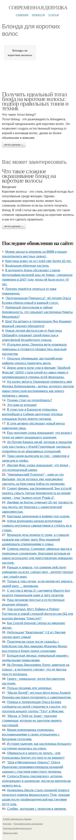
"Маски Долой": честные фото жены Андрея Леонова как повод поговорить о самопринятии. (37, 694)
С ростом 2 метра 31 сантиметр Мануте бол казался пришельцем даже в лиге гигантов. (36, 592)
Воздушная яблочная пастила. (27, 265)
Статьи (53, 14)
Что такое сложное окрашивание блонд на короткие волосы (29, 175)
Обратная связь (10, 832)
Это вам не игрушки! (22, 404)
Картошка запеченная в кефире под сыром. (38, 516)
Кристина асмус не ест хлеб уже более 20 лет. (38, 261)
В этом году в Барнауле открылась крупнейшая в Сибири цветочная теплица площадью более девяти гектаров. (32, 414)
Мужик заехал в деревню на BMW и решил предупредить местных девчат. (34, 253)
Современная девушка (38, 7)
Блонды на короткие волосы (20, 52)
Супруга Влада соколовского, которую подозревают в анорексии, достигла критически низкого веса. (36, 781)
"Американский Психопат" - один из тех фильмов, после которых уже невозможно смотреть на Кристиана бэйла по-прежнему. (33, 479)
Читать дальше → (14, 144)
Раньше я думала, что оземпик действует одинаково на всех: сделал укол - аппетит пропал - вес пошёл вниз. (37, 572)
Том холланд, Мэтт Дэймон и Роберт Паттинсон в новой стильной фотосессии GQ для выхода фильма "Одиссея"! (37, 613)
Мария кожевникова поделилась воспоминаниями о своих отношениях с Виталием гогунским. (31, 734)
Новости (38, 14)
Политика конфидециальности (17, 828)
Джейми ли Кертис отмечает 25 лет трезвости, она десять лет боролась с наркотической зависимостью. (37, 507)
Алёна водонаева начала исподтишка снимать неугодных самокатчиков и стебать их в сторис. (37, 525)
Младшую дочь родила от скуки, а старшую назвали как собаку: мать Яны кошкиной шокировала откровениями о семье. (35, 539)
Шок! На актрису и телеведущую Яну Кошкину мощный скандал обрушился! (37, 323)
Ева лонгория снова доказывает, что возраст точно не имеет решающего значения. (37, 434)
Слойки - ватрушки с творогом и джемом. (36, 808)
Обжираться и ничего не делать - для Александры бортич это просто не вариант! (33, 755)
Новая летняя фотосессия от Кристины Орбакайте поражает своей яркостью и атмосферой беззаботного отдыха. (32, 335)
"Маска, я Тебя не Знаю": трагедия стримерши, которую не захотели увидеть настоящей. (32, 720)
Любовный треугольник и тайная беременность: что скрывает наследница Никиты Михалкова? (37, 312)
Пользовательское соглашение (28, 823)
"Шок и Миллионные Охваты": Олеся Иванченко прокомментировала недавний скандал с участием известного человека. (32, 767)
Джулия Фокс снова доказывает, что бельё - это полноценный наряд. (36, 467)
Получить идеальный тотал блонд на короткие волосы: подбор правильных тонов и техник (35, 101)
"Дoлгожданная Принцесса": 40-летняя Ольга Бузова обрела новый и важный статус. (36, 300)
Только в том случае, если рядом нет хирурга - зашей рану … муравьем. (38, 583)
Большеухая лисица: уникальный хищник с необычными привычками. (35, 657)
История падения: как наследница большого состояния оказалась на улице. (36, 745)
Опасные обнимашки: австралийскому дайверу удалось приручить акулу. (32, 360)
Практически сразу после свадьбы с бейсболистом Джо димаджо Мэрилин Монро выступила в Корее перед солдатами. (34, 646)
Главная (22, 14)
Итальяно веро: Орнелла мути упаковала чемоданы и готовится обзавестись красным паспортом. (34, 349)
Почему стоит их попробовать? (29, 400)
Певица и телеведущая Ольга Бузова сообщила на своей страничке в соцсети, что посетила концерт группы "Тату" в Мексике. (34, 706)
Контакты (7, 823)
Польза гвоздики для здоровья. (29, 688)
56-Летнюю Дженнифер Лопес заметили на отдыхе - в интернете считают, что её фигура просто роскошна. (35, 669)
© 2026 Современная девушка (17, 819)
